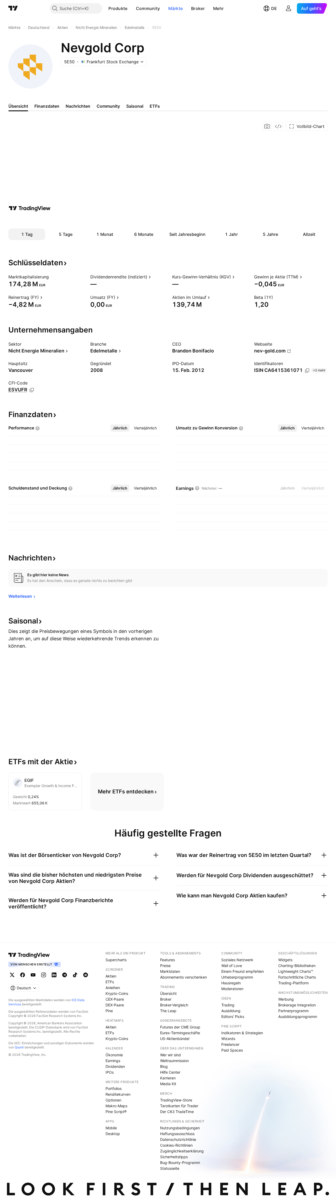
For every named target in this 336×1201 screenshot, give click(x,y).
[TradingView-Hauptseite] (29, 955)
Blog (164, 1066)
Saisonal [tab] (134, 106)
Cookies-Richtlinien (176, 1145)
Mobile (111, 1128)
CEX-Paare (115, 999)
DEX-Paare (115, 1005)
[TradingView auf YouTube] (33, 975)
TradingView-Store (176, 1100)
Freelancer (230, 1044)
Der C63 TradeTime (177, 1111)
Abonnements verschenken (183, 977)
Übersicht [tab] (18, 106)
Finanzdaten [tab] (46, 106)
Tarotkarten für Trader (179, 1106)
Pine (109, 1010)
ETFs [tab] (155, 106)
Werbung (286, 999)
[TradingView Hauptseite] (13, 8)
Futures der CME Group (180, 1027)
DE (274, 8)
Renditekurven (118, 1094)
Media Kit (168, 1084)
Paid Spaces (232, 1050)
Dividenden (115, 1066)
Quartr (19, 1047)
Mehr (218, 8)
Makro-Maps (116, 1106)
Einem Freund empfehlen (242, 971)
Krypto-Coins (117, 993)
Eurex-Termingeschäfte (180, 1033)
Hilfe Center (170, 1072)
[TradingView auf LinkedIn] (54, 975)
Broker (198, 8)
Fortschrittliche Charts (297, 977)
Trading (227, 1005)
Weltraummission (174, 1060)
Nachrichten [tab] (78, 106)
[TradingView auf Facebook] (22, 975)
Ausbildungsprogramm (297, 1016)
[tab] (120, 428)
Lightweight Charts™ (295, 971)
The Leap (168, 1010)
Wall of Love (231, 965)
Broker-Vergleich (174, 1005)
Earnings (113, 1060)
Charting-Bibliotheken (297, 965)
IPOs (110, 1072)
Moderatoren (232, 988)
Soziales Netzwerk (237, 960)
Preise (165, 965)
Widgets (285, 960)
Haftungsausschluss (177, 1133)
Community (148, 8)
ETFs (110, 982)
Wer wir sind (170, 1055)
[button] (131, 8)
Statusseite (169, 1168)
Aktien (111, 976)
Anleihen (113, 987)
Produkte (117, 8)
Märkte (175, 8)
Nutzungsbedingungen (180, 1128)
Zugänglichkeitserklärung (182, 1151)
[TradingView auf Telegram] (64, 975)
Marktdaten (170, 971)
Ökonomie (114, 1055)
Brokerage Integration (297, 1005)
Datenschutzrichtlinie (178, 1139)
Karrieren (168, 1078)
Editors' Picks (232, 1016)
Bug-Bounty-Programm (180, 1162)
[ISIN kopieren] (307, 370)
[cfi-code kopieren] (31, 390)
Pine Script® (116, 1111)
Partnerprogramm (293, 1010)
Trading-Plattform (293, 983)
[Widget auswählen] (278, 126)
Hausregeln (231, 983)
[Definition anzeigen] (52, 276)
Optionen (113, 1100)
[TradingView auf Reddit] (85, 975)
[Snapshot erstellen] (267, 126)
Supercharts (116, 960)
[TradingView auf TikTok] (75, 975)
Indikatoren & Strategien (242, 1033)
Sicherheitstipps (174, 1157)
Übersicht (168, 993)
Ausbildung (230, 1010)
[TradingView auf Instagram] (43, 975)
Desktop (113, 1133)
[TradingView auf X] (12, 975)
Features (167, 960)
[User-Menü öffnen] (288, 8)
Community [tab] (108, 106)
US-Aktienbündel (174, 1038)
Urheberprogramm (237, 977)
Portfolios (114, 1088)
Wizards (228, 1038)
